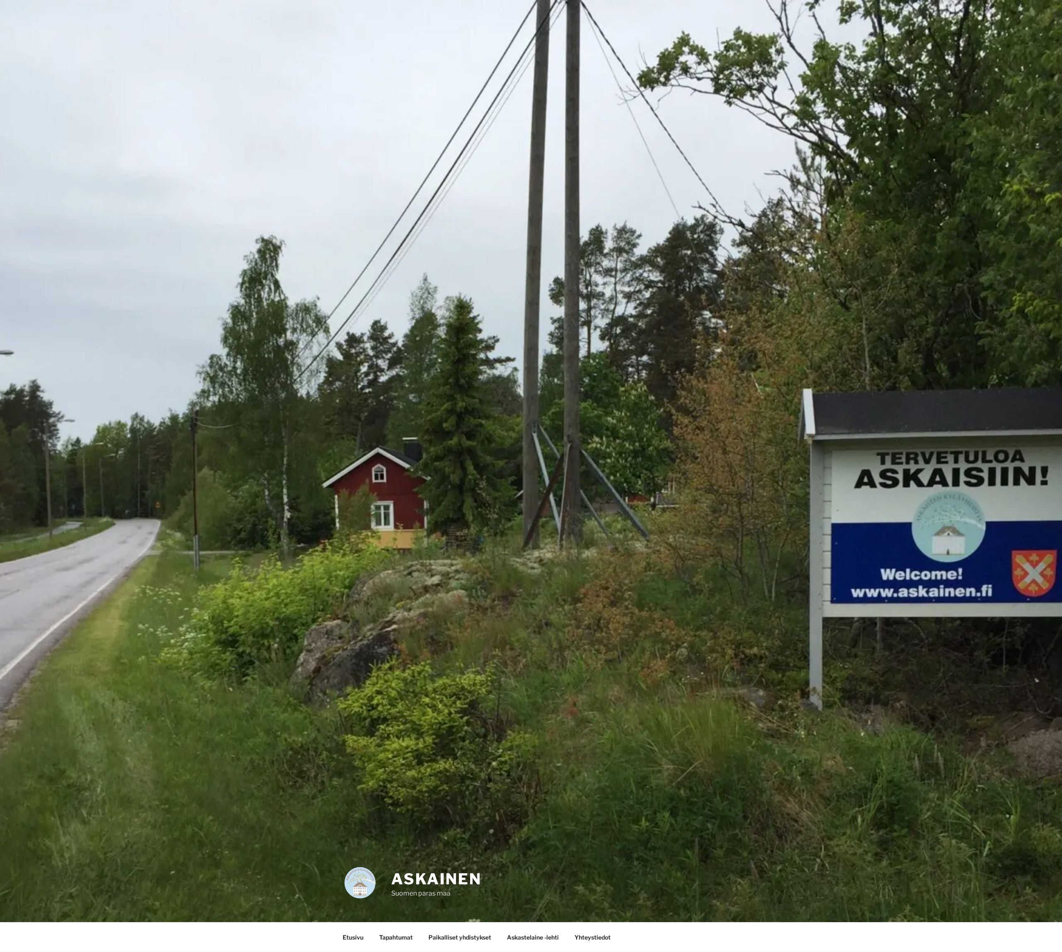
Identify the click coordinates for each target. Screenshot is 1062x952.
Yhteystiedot (593, 937)
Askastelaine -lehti (533, 937)
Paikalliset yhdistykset (460, 937)
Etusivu (353, 937)
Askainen (436, 879)
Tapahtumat (396, 937)
